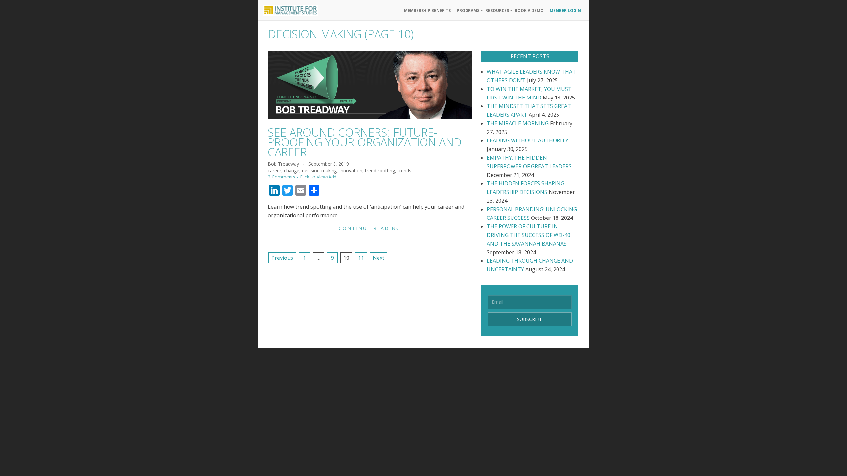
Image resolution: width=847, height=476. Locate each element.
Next (378, 257)
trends (404, 170)
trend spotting (380, 170)
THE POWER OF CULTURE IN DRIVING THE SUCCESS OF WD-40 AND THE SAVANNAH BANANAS (528, 235)
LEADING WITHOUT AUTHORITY (527, 140)
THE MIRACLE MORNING (518, 123)
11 (361, 257)
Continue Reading (370, 228)
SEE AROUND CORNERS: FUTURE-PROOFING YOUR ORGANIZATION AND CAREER (365, 142)
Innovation (350, 170)
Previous (282, 257)
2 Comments (281, 177)
